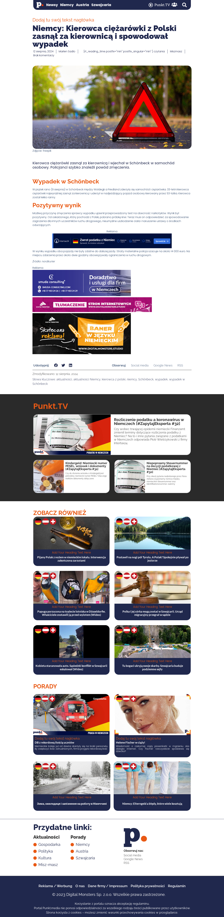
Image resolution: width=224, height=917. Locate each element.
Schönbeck (145, 379)
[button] (184, 5)
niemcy (132, 379)
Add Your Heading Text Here (71, 552)
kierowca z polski (113, 379)
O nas (80, 886)
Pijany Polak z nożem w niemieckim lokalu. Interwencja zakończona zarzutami (71, 558)
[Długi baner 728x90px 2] (112, 247)
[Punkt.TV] (151, 5)
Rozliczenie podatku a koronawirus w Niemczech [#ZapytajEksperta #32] (149, 421)
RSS (180, 365)
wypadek (161, 379)
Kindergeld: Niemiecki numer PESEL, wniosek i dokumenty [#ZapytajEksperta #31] (86, 466)
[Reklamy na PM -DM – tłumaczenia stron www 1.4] (92, 311)
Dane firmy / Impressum (107, 886)
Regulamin (177, 886)
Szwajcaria (101, 4)
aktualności (64, 379)
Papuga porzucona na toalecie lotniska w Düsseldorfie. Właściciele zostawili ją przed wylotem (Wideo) (71, 613)
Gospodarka (99, 698)
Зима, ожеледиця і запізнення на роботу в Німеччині (72, 803)
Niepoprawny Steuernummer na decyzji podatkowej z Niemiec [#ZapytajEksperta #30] (167, 467)
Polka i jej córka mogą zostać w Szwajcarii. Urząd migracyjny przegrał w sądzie (152, 613)
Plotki (184, 698)
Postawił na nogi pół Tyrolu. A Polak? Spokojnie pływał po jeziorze (153, 558)
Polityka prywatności (148, 886)
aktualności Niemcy (86, 379)
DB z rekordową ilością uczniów (54, 742)
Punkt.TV (162, 4)
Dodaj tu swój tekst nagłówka (57, 738)
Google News (163, 365)
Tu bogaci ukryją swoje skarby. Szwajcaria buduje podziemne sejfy (152, 667)
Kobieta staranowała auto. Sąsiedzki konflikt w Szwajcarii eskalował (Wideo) (71, 667)
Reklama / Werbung (55, 886)
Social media (140, 365)
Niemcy (67, 4)
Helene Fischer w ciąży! (130, 742)
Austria (82, 4)
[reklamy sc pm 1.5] (81, 295)
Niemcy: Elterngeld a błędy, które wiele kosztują (152, 803)
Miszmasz (176, 51)
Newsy (52, 4)
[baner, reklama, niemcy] (81, 353)
